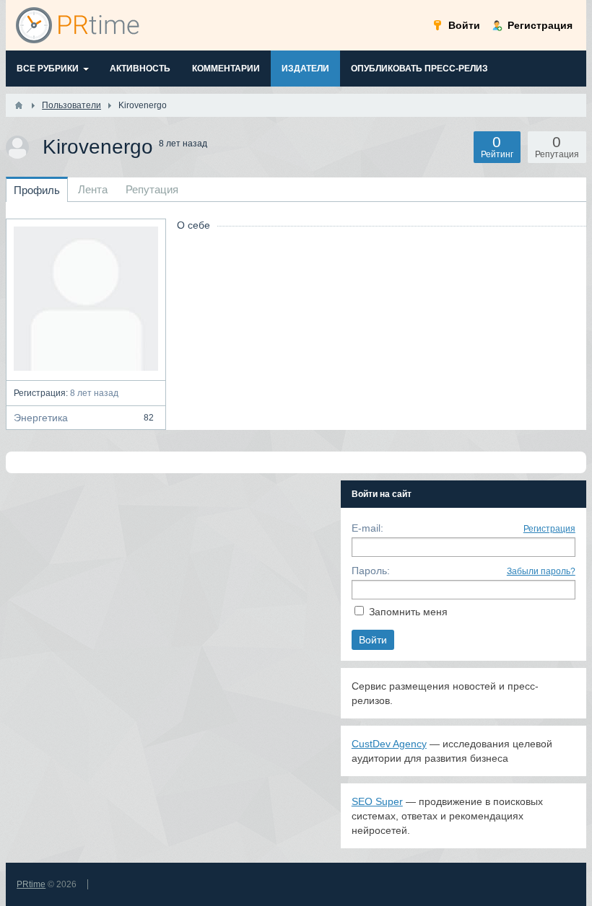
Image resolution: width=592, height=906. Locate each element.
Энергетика (84, 417)
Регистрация (549, 529)
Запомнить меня (408, 611)
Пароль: (371, 570)
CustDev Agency (389, 743)
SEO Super (377, 801)
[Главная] (19, 105)
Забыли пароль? (541, 571)
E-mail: (367, 528)
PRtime (31, 884)
